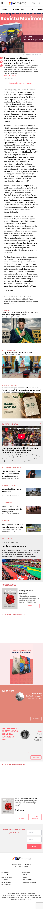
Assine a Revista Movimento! (21, 83)
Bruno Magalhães (10, 76)
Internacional (18, 9)
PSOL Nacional (26, 875)
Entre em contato (7, 884)
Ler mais (29, 606)
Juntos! (24, 877)
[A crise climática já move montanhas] (33, 492)
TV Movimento (10, 424)
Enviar (34, 846)
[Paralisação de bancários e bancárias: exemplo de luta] (33, 528)
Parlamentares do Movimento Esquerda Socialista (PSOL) (10, 734)
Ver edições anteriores (35, 817)
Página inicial (6, 872)
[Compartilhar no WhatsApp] (1, 65)
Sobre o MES (26, 872)
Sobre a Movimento (8, 875)
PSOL (32, 9)
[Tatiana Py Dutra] (20, 697)
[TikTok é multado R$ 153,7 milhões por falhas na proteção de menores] (33, 474)
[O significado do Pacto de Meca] (21, 367)
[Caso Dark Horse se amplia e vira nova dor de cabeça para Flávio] (21, 331)
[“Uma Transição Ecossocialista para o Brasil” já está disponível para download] (21, 406)
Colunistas (8, 690)
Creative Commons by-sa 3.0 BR (21, 899)
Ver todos (36, 719)
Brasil (4, 9)
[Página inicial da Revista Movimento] (17, 4)
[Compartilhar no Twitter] (1, 61)
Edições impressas (7, 877)
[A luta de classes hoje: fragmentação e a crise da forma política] (33, 510)
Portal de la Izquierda (29, 882)
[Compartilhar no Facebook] (1, 58)
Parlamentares (6, 882)
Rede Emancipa (27, 880)
